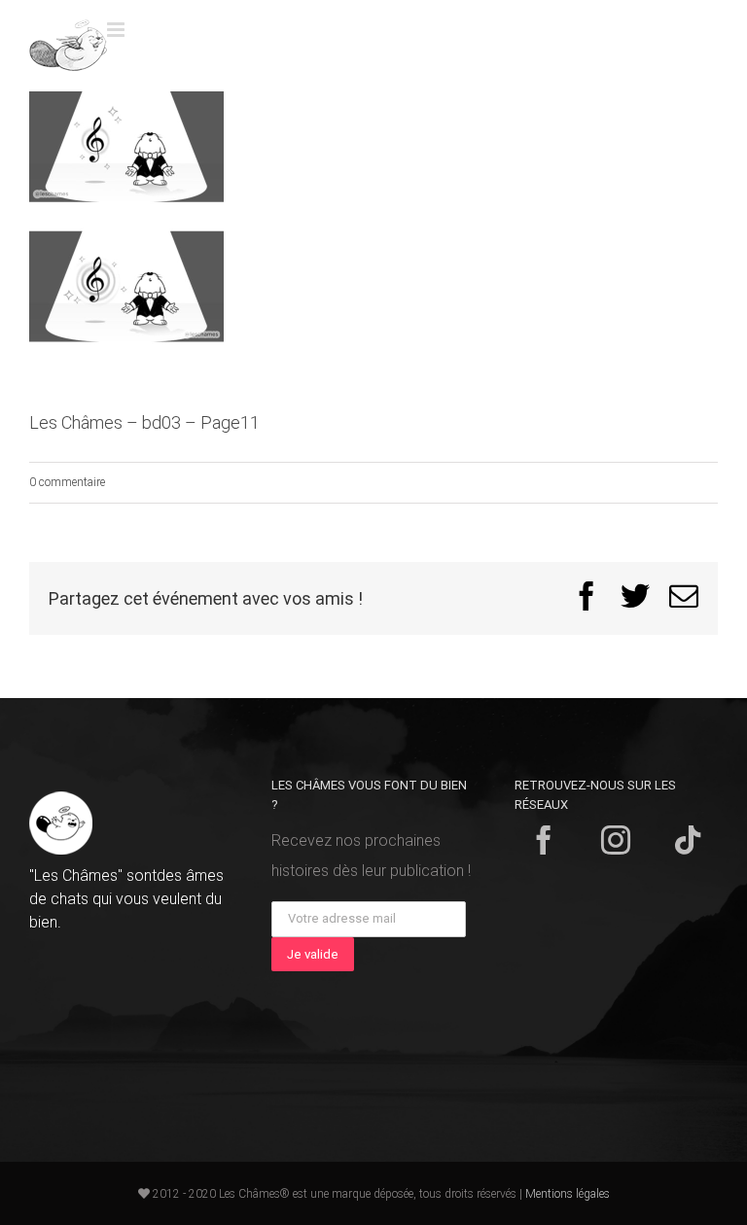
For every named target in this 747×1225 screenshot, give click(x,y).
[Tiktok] (687, 840)
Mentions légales (567, 1194)
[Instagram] (615, 840)
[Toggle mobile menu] (117, 29)
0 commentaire (67, 482)
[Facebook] (543, 840)
